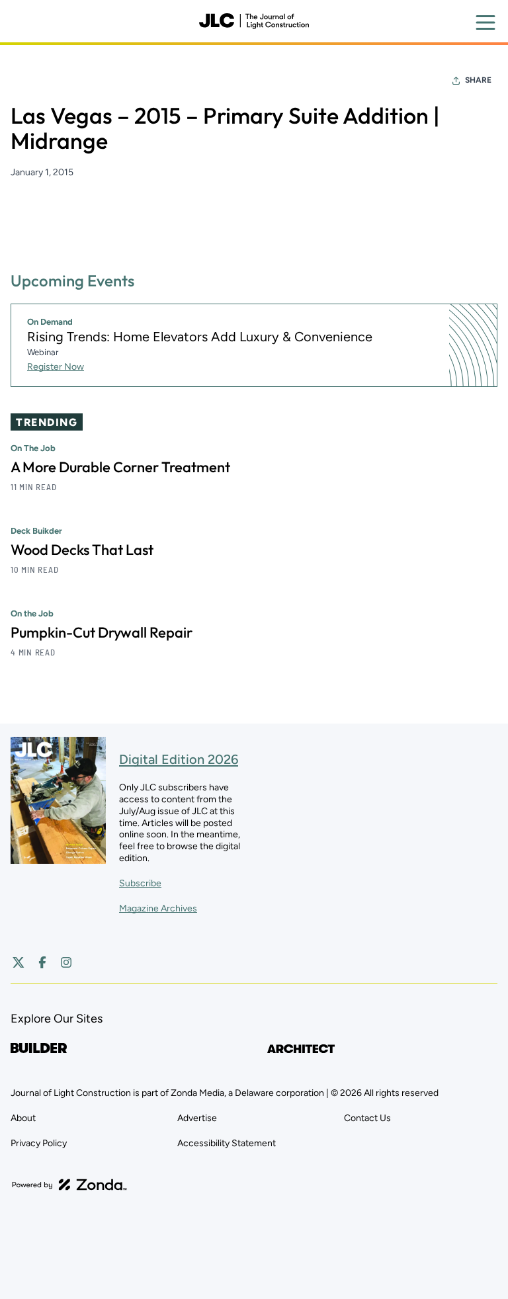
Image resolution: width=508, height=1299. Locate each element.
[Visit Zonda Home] (69, 1184)
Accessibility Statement (226, 1143)
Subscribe (140, 883)
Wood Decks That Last (82, 549)
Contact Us (367, 1118)
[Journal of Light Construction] (254, 21)
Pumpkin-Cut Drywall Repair (101, 632)
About (23, 1118)
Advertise (197, 1118)
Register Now (55, 366)
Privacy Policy (39, 1143)
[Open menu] (485, 22)
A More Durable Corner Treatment (120, 467)
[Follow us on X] (18, 962)
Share (478, 80)
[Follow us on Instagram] (66, 962)
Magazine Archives (158, 908)
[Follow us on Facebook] (42, 962)
